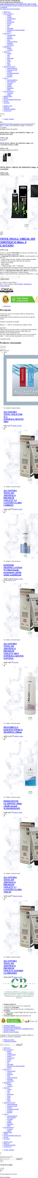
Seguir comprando (5, 1177)
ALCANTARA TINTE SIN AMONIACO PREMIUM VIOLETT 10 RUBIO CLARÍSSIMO (13, 967)
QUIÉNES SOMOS (9, 1025)
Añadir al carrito (5, 174)
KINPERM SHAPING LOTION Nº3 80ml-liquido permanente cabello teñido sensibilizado (13, 570)
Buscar (19, 1044)
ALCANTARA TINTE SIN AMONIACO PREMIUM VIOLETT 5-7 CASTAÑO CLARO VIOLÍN (13, 884)
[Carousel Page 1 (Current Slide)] (0, 349)
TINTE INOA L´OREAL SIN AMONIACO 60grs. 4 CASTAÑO (17, 242)
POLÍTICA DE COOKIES (11, 1032)
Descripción (7, 306)
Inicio (1, 124)
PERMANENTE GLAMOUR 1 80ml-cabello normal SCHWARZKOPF (13, 805)
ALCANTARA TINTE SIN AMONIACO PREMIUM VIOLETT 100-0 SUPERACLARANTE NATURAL (14, 651)
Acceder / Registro (9, 119)
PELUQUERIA (8, 124)
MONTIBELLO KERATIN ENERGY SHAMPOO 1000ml (13, 729)
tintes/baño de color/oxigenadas (21, 124)
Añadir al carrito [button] (16, 425)
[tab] (21, 306)
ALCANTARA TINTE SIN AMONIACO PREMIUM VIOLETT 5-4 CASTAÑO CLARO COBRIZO (13, 497)
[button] (8, 282)
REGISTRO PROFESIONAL (12, 1027)
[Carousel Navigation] (19, 347)
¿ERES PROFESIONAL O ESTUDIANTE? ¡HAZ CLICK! (18, 4)
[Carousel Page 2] (2, 349)
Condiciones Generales (10, 1041)
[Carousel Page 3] (3, 349)
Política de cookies (9, 1039)
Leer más (15, 662)
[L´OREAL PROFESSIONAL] (6, 294)
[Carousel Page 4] (5, 349)
